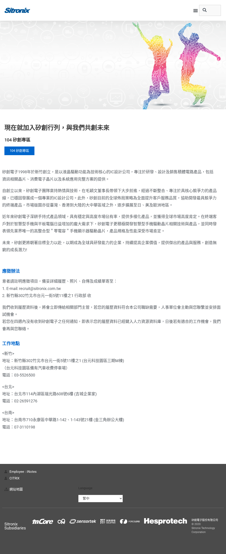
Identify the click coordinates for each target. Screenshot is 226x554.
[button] (195, 10)
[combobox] (210, 10)
